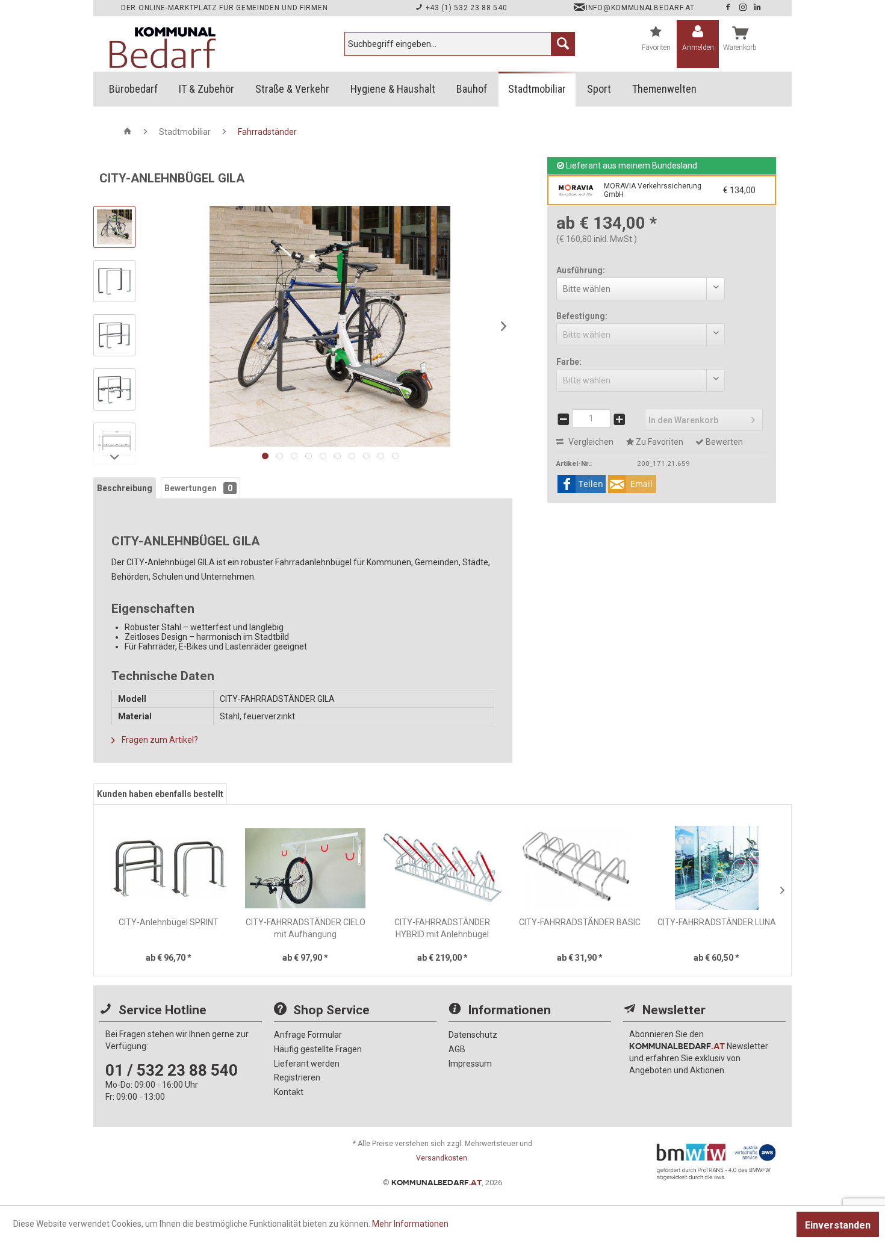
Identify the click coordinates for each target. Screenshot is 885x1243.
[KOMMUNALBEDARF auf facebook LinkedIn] (757, 8)
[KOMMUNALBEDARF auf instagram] (744, 8)
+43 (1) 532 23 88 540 (465, 8)
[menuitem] (459, 44)
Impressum (470, 1063)
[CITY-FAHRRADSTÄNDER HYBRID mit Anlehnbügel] (442, 868)
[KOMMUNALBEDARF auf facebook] (729, 8)
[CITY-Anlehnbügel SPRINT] (168, 868)
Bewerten (723, 442)
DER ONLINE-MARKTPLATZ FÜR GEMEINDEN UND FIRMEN (224, 8)
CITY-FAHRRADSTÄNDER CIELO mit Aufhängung (305, 928)
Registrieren (297, 1077)
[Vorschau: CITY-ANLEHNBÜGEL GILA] (114, 227)
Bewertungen (198, 488)
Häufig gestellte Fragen (318, 1049)
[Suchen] (563, 44)
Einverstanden (838, 1225)
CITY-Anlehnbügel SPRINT (169, 922)
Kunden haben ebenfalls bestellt (160, 794)
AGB (457, 1049)
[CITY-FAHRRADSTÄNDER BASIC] (579, 868)
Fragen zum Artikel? (159, 740)
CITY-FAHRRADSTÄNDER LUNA (716, 922)
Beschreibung (124, 488)
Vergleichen (590, 442)
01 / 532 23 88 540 (171, 1070)
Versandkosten (441, 1158)
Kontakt (288, 1092)
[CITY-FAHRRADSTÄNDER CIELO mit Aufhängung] (305, 868)
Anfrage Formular (308, 1035)
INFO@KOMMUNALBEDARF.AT (640, 8)
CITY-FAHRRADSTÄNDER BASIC (580, 922)
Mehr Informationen (410, 1224)
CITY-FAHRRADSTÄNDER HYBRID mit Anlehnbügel (442, 928)
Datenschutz (473, 1035)
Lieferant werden (307, 1063)
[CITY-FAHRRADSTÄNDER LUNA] (716, 868)
